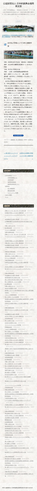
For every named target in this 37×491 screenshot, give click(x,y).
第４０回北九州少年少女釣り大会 (13, 368)
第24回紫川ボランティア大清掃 (13, 426)
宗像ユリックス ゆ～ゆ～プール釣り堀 (15, 210)
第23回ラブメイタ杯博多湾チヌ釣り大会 (15, 381)
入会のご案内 (8, 195)
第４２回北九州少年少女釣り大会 (13, 279)
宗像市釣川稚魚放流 (10, 251)
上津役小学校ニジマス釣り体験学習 (14, 432)
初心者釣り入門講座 (10, 372)
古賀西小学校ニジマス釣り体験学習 (14, 213)
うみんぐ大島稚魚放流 (11, 294)
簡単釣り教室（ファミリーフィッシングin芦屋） (17, 437)
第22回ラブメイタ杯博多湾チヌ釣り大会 (15, 452)
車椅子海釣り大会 (9, 370)
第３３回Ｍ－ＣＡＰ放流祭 (12, 331)
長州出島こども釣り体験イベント (13, 256)
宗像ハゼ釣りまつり (10, 225)
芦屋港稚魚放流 (9, 387)
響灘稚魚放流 (8, 420)
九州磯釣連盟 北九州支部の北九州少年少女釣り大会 (18, 221)
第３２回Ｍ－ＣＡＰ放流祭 (12, 392)
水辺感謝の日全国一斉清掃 (12, 245)
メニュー (18, 21)
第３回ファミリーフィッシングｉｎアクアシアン (18, 344)
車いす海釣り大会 (9, 441)
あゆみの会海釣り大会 (11, 288)
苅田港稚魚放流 (9, 318)
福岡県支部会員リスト (13, 184)
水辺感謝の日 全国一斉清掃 (12, 219)
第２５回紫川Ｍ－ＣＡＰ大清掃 (13, 363)
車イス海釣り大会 (9, 320)
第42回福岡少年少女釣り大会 (12, 277)
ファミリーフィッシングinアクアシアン (15, 215)
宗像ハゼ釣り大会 (9, 361)
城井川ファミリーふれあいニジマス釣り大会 (16, 310)
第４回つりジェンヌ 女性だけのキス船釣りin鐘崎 (18, 376)
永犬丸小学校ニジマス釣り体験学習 (14, 266)
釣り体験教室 (19, 139)
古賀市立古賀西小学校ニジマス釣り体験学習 (26, 155)
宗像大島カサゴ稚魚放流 (11, 471)
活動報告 (13, 139)
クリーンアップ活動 (13, 193)
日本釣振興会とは (12, 177)
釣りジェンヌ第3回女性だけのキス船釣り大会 (17, 448)
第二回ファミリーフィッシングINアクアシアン (17, 407)
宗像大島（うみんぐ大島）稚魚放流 (14, 243)
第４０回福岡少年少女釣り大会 (13, 366)
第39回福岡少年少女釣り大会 (12, 428)
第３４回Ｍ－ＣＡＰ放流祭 (12, 297)
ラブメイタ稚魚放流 (10, 230)
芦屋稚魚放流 (8, 327)
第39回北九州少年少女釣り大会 (13, 430)
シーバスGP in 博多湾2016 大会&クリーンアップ (18, 400)
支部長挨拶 (11, 180)
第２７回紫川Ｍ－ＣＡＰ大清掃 (13, 282)
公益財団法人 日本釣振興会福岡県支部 (18, 4)
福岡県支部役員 (12, 182)
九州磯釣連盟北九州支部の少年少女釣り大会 (16, 247)
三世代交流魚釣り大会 (11, 338)
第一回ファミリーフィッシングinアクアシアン (17, 467)
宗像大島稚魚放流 (9, 232)
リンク (6, 197)
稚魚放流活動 (11, 190)
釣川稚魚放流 (8, 228)
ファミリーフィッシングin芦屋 (13, 325)
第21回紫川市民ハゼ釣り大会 (12, 413)
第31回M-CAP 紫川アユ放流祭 (13, 458)
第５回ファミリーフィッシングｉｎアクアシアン (11, 155)
